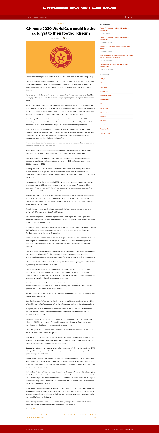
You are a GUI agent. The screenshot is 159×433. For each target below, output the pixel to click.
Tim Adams (68, 38)
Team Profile (104, 129)
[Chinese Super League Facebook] (125, 17)
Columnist (61, 24)
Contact (43, 17)
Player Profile (104, 112)
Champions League (106, 83)
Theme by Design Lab (126, 429)
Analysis (103, 79)
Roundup (103, 121)
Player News (104, 108)
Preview (103, 116)
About (35, 17)
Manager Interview (106, 95)
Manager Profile (105, 100)
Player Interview (105, 104)
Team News (104, 125)
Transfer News (105, 133)
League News (104, 91)
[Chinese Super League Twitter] (128, 17)
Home (29, 17)
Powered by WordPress (111, 429)
